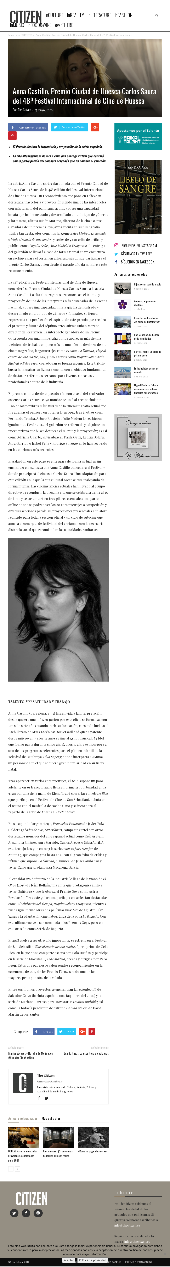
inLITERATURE (99, 14)
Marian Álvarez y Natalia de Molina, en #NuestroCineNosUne (30, 1055)
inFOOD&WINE (39, 24)
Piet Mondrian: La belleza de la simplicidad (146, 336)
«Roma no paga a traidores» (93, 1151)
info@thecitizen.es (127, 1225)
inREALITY (75, 14)
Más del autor (51, 1118)
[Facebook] (40, 1098)
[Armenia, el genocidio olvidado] (122, 305)
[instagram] (38, 1213)
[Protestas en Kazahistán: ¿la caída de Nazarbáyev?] (122, 322)
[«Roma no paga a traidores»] (93, 1137)
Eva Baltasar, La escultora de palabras (86, 1053)
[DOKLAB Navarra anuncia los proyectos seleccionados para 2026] (23, 1137)
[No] (165, 1254)
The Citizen (24, 109)
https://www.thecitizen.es (49, 1081)
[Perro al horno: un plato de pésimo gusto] (122, 355)
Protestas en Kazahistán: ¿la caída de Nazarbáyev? (147, 319)
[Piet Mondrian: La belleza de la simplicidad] (122, 338)
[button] (157, 16)
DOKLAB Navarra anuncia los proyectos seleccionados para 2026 (23, 1155)
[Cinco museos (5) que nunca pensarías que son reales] (58, 1137)
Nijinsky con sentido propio (147, 284)
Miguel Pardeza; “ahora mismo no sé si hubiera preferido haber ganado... (147, 388)
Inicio (11, 35)
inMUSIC (17, 24)
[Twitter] (48, 1098)
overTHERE (64, 24)
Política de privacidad (92, 1260)
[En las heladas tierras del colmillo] (122, 372)
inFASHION (123, 14)
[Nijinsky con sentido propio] (122, 288)
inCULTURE (54, 14)
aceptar (69, 1260)
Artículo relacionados (23, 1118)
